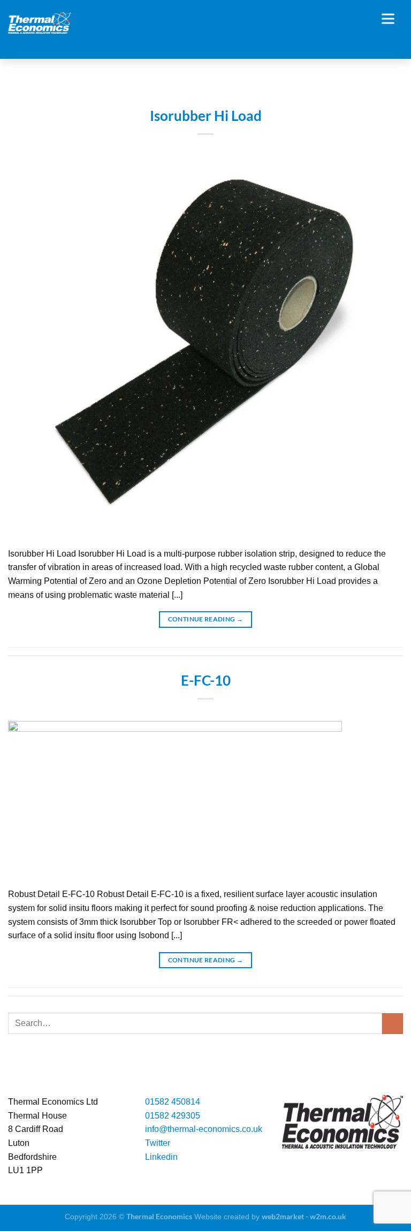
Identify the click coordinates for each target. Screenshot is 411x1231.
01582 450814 (172, 1101)
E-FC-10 (206, 680)
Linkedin (161, 1156)
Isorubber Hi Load (206, 116)
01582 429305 (172, 1115)
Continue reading (205, 619)
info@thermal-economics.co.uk (203, 1129)
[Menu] (392, 18)
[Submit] (392, 1023)
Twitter (157, 1143)
